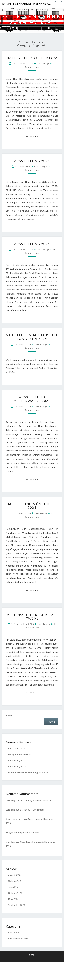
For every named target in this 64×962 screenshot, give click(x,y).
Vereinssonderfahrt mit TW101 (32, 616)
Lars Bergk (43, 63)
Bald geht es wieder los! (32, 58)
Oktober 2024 (15, 892)
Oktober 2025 (15, 881)
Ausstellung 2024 (32, 244)
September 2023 (16, 904)
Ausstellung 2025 (32, 161)
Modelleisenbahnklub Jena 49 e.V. (26, 4)
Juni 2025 (13, 886)
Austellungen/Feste (18, 938)
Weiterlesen (33, 136)
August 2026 (14, 875)
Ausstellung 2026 (17, 748)
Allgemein (13, 932)
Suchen (9, 715)
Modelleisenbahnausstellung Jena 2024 (32, 337)
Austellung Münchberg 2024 (32, 506)
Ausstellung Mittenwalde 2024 (32, 399)
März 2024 (13, 898)
